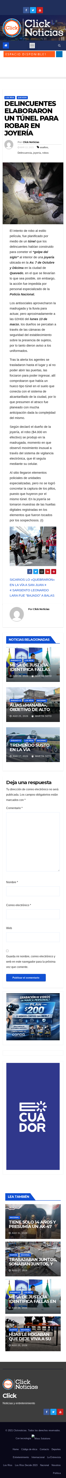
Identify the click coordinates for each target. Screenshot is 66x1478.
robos (45, 152)
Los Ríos (9, 98)
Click (10, 1395)
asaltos (44, 147)
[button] (59, 45)
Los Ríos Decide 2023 (26, 1465)
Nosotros (56, 1465)
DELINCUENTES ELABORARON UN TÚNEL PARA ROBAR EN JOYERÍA (31, 118)
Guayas (13, 1255)
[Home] (6, 45)
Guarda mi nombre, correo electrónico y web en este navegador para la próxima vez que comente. (30, 961)
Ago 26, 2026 (20, 676)
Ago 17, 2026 (20, 756)
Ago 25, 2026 (20, 716)
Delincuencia (25, 152)
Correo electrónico (18, 905)
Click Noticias (31, 142)
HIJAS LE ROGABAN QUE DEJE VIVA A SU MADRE (30, 1339)
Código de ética (29, 1449)
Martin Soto (43, 676)
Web (9, 928)
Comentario (14, 808)
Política (57, 1473)
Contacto (44, 1449)
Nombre (12, 882)
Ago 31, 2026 (19, 1233)
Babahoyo (16, 660)
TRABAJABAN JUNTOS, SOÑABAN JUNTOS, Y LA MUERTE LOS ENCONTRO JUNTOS (33, 1266)
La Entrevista (54, 1457)
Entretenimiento (21, 1457)
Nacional (41, 700)
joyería (37, 152)
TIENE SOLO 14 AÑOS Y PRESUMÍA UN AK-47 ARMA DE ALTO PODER (33, 1226)
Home (16, 1449)
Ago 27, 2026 (19, 1270)
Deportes (56, 1449)
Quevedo (22, 98)
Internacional (38, 1457)
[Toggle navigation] (32, 45)
